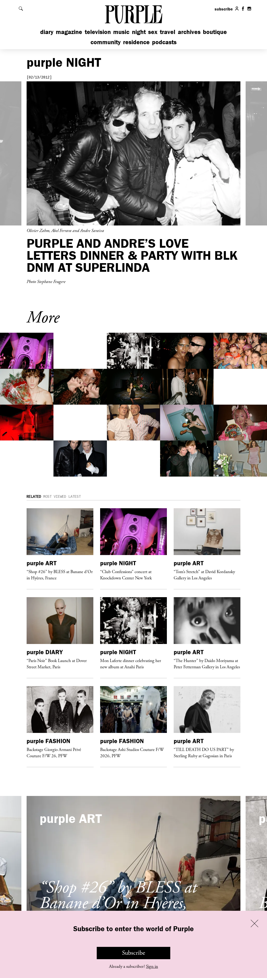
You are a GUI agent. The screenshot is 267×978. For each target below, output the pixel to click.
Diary (46, 32)
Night (139, 32)
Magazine (69, 32)
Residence (136, 42)
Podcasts (164, 42)
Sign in (152, 966)
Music (121, 32)
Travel (167, 32)
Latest (74, 497)
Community (105, 42)
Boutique (215, 32)
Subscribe (133, 953)
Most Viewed (54, 497)
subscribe (224, 9)
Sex (152, 32)
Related (34, 497)
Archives (189, 32)
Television (98, 32)
